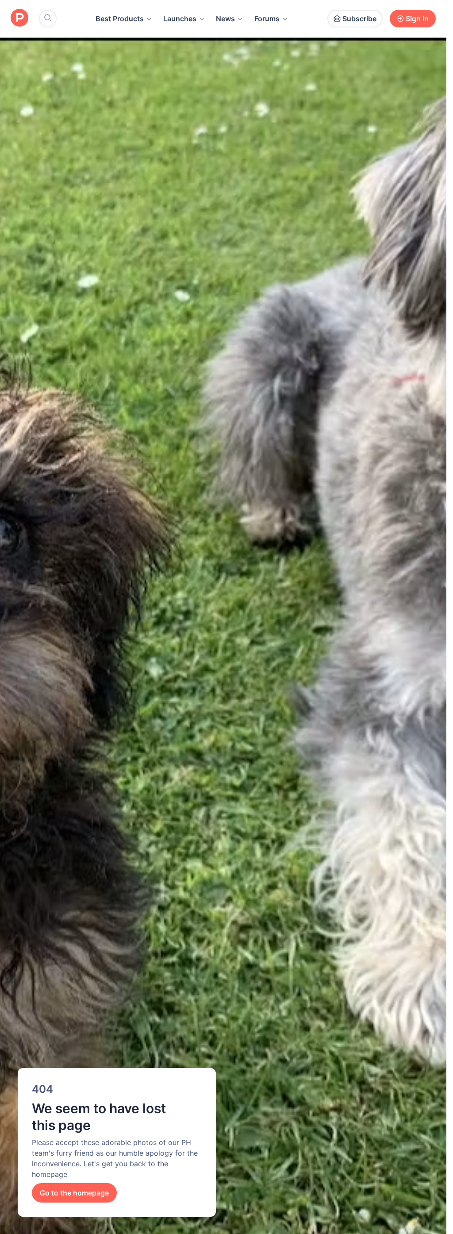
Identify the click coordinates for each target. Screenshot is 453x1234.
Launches (179, 18)
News (225, 18)
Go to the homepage (74, 1192)
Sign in (417, 18)
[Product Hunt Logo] (19, 18)
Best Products (120, 18)
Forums (267, 18)
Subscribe (359, 18)
